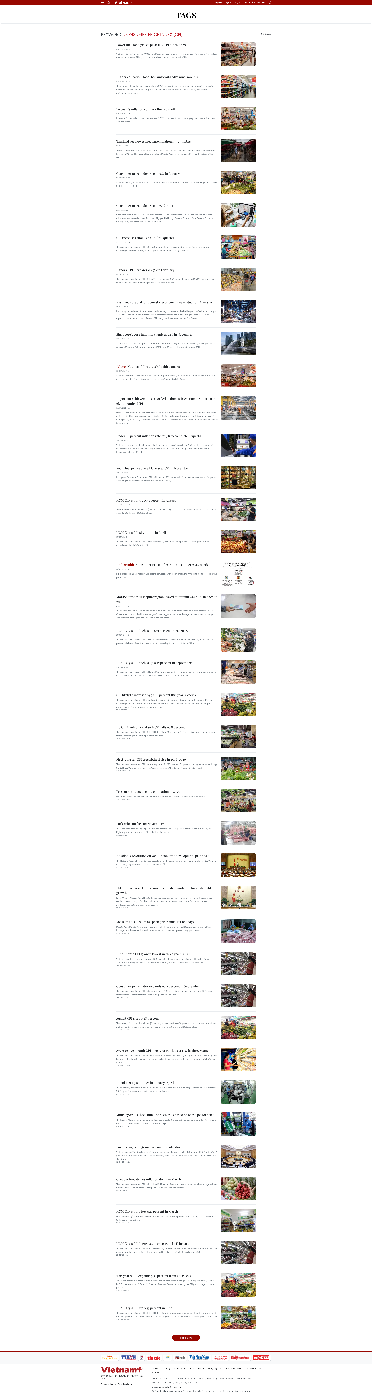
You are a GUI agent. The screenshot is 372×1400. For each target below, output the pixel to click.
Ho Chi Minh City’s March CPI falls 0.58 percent (150, 727)
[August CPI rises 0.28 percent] (238, 1027)
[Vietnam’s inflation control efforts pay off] (238, 118)
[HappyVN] (109, 1358)
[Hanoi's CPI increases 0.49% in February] (238, 279)
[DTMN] (240, 1358)
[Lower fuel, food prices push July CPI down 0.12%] (238, 54)
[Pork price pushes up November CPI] (238, 833)
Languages (213, 1368)
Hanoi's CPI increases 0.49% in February (145, 270)
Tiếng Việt (218, 2)
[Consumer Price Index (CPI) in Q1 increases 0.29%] (238, 574)
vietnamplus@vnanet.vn (169, 1386)
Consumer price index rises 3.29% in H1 (144, 205)
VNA (224, 1368)
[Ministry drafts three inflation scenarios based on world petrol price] (238, 1124)
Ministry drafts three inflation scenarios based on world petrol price (165, 1115)
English (228, 2)
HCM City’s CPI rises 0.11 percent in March (147, 1211)
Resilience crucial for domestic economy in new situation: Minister (164, 302)
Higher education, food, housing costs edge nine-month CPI (159, 77)
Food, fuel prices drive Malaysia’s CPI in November (152, 468)
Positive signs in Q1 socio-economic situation (149, 1147)
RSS (192, 1368)
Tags (186, 14)
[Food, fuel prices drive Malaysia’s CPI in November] (238, 477)
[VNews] (141, 1358)
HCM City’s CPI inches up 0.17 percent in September (154, 663)
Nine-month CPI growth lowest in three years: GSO (153, 954)
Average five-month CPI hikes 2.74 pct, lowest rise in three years (162, 1050)
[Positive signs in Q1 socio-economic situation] (238, 1156)
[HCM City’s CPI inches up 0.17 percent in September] (238, 672)
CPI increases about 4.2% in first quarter (145, 238)
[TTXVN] (128, 1358)
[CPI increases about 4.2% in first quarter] (238, 247)
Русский (261, 2)
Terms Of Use (180, 1368)
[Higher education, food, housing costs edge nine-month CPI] (238, 86)
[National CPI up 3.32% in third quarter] (238, 375)
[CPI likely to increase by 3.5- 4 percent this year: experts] (238, 704)
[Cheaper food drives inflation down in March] (238, 1188)
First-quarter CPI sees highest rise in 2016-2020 (151, 759)
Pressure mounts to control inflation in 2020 (148, 791)
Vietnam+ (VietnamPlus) (124, 2)
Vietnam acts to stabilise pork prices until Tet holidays (155, 922)
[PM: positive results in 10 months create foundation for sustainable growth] (238, 897)
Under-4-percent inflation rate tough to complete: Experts (158, 436)
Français (236, 2)
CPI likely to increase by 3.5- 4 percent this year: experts (156, 695)
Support (201, 1368)
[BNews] (167, 1358)
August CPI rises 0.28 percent (137, 1018)
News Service (236, 1368)
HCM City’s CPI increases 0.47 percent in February (152, 1243)
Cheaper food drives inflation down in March (148, 1179)
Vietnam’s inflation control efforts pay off (145, 109)
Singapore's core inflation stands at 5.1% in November (154, 334)
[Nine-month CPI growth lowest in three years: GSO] (238, 963)
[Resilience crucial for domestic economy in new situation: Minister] (238, 311)
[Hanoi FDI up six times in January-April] (238, 1092)
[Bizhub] (180, 1358)
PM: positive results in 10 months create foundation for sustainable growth (164, 890)
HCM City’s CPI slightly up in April (141, 532)
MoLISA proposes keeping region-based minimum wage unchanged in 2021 (166, 599)
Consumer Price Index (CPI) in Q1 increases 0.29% (172, 564)
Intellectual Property (161, 1368)
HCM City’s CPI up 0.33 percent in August (146, 500)
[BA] (261, 1358)
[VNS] (199, 1358)
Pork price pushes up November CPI (142, 823)
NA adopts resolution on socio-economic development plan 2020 (162, 856)
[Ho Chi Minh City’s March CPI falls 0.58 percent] (238, 736)
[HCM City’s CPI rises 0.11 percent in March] (238, 1220)
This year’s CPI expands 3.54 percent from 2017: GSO (153, 1275)
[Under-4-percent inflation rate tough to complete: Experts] (238, 445)
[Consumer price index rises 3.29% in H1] (238, 215)
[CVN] (220, 1358)
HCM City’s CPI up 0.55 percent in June (144, 1308)
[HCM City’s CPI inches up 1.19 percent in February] (238, 640)
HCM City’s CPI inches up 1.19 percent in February (152, 630)
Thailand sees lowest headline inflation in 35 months (153, 141)
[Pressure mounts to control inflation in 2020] (238, 800)
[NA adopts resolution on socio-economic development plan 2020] (238, 865)
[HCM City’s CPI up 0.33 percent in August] (238, 509)
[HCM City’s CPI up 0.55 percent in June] (238, 1317)
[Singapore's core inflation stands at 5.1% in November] (238, 343)
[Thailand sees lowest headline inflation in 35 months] (238, 150)
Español (246, 2)
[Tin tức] (154, 1358)
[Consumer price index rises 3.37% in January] (238, 182)
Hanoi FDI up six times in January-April (145, 1082)
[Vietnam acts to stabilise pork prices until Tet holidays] (238, 931)
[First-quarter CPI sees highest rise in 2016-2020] (238, 768)
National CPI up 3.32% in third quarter (154, 366)
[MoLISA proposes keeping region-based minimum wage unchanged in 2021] (238, 606)
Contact (155, 1371)
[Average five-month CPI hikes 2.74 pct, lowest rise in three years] (238, 1059)
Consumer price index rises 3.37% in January (148, 173)
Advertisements (254, 1368)
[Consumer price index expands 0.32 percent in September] (238, 995)
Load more (186, 1337)
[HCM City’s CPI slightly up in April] (238, 541)
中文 (253, 2)
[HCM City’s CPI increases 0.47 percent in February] (238, 1252)
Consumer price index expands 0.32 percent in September (158, 986)
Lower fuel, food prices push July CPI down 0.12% (151, 45)
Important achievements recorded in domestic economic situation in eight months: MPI (166, 401)
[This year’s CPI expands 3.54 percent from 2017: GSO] (238, 1285)
